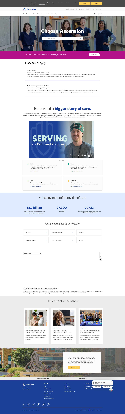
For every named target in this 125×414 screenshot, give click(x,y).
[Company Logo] (29, 9)
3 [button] (62, 160)
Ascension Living (67, 388)
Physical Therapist (31, 70)
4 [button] (63, 160)
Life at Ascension (47, 388)
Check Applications (80, 9)
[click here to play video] (62, 139)
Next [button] (91, 140)
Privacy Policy (78, 409)
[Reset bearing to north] (101, 257)
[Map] (62, 267)
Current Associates (69, 9)
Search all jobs (47, 396)
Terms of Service (85, 409)
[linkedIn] (23, 404)
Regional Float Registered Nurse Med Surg (38, 86)
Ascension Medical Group (69, 391)
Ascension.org (67, 386)
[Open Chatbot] (111, 389)
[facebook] (28, 404)
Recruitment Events (48, 393)
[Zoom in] (101, 253)
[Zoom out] (101, 255)
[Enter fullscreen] (101, 259)
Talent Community (97, 9)
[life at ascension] (42, 167)
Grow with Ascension (48, 391)
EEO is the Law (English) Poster (96, 409)
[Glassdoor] (48, 404)
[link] (36, 326)
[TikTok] (38, 404)
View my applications (88, 386)
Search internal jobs (88, 388)
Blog (56, 13)
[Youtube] (43, 404)
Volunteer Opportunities (49, 398)
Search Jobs (88, 9)
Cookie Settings (42, 4)
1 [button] (59, 160)
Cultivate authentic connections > (77, 186)
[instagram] (33, 404)
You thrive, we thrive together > (36, 186)
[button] (80, 38)
